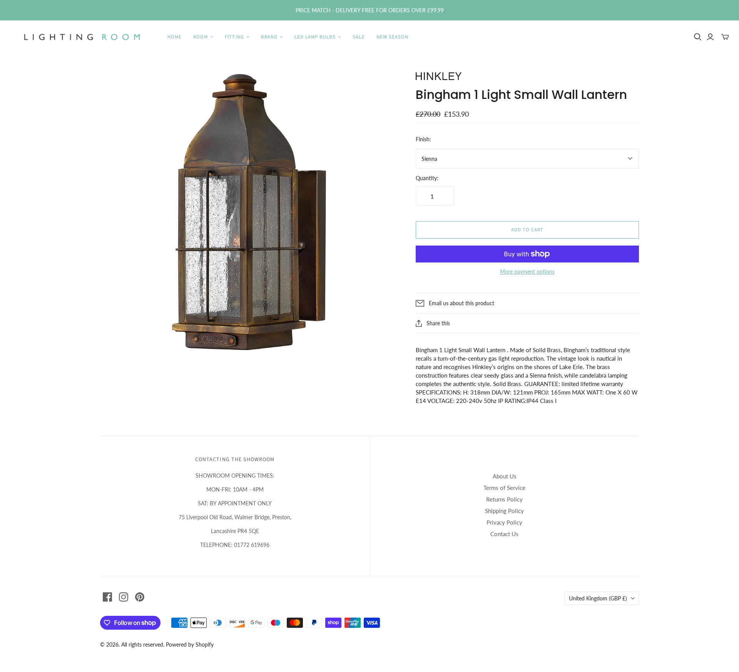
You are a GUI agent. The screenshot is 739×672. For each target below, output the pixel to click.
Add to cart (527, 229)
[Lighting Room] (83, 37)
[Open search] (698, 37)
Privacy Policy (504, 522)
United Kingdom (598, 598)
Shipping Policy (504, 510)
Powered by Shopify (190, 644)
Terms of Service (504, 487)
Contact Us (504, 533)
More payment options (527, 271)
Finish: (423, 139)
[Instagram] (123, 597)
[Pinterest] (139, 597)
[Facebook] (107, 597)
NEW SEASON (392, 36)
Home (174, 36)
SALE (358, 36)
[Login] (710, 37)
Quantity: (427, 178)
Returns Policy (504, 499)
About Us (505, 476)
